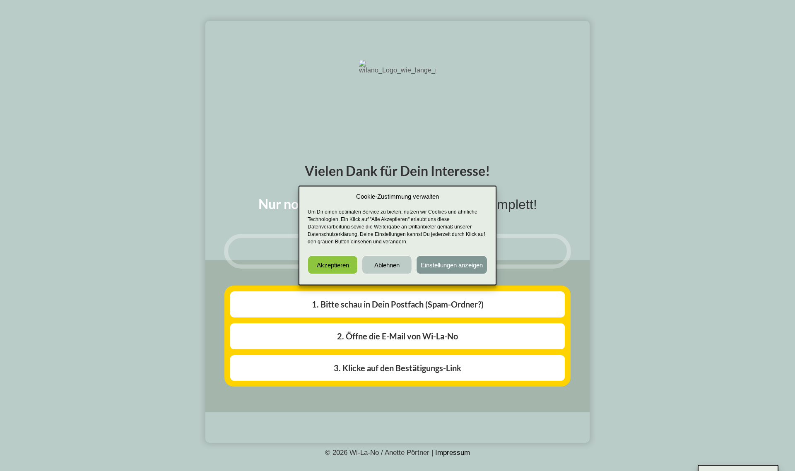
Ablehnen (387, 264)
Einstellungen (390, 234)
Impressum (452, 453)
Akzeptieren (333, 264)
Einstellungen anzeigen (452, 264)
